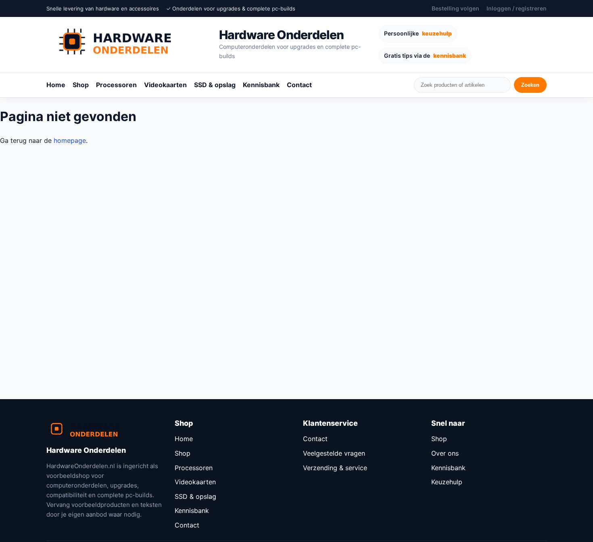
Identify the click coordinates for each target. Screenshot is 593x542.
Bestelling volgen (455, 8)
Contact (299, 85)
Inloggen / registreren (517, 8)
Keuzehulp (446, 482)
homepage (70, 140)
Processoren (116, 85)
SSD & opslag (215, 85)
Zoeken (530, 85)
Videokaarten (165, 85)
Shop (81, 85)
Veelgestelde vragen (334, 453)
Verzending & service (335, 468)
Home (55, 85)
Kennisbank (261, 85)
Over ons (445, 453)
